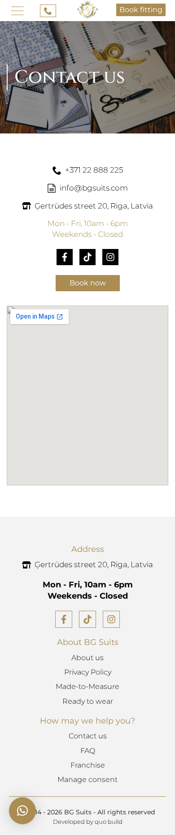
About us (87, 657)
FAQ (87, 750)
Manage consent (87, 779)
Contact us (88, 736)
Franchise (87, 765)
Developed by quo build (87, 821)
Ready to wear (87, 701)
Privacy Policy (87, 672)
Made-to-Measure (87, 686)
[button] (22, 810)
